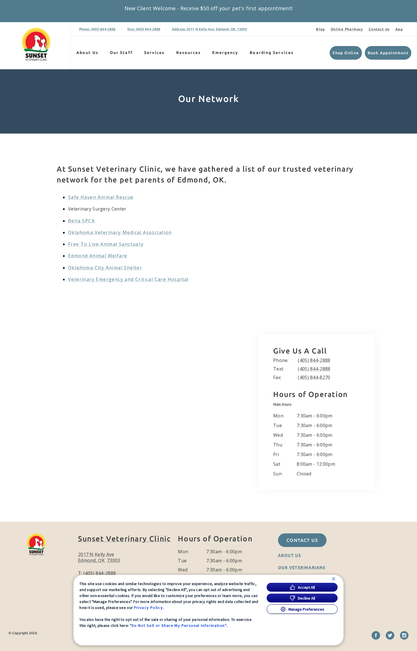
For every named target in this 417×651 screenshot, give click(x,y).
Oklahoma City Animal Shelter (105, 267)
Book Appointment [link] (388, 53)
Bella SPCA (81, 220)
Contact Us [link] (379, 29)
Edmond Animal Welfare (97, 255)
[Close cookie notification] (334, 579)
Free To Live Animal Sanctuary (106, 244)
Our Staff (121, 52)
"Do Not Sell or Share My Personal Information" (178, 625)
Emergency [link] (225, 52)
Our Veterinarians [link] (302, 567)
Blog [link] (320, 29)
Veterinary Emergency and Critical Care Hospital (128, 279)
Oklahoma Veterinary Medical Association (120, 232)
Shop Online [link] (345, 53)
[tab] (283, 404)
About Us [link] (289, 555)
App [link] (399, 29)
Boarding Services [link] (272, 52)
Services (154, 52)
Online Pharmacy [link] (347, 29)
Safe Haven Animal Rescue (101, 197)
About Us (87, 52)
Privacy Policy (148, 607)
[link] (37, 44)
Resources (188, 52)
